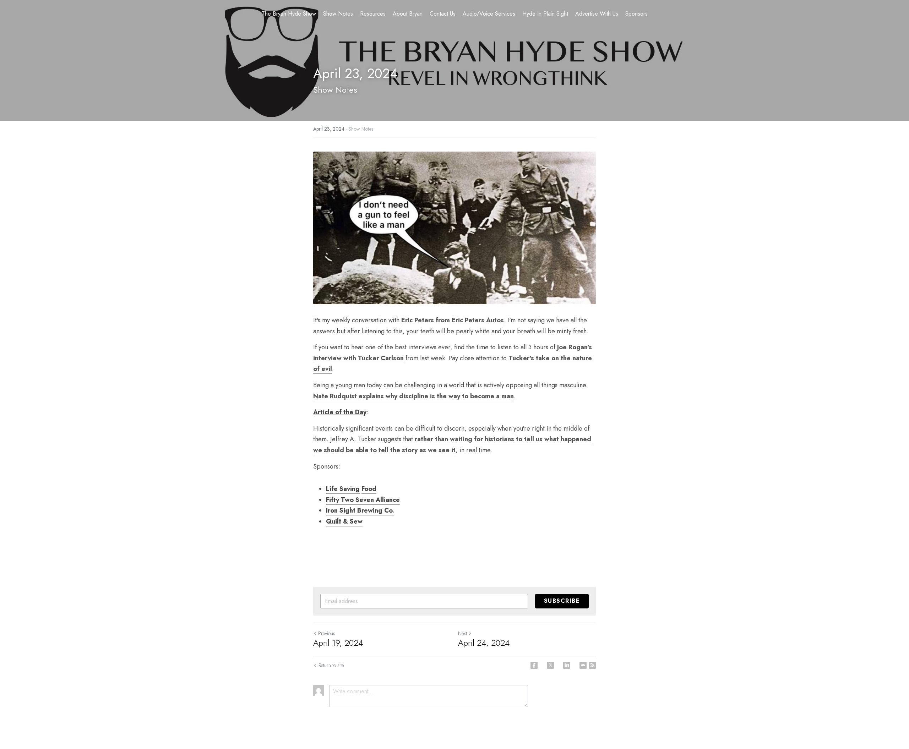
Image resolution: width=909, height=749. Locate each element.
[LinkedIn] (566, 665)
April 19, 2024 (338, 643)
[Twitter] (550, 665)
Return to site (331, 665)
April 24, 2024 (484, 643)
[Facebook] (534, 665)
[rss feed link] (592, 665)
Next (462, 633)
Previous (326, 633)
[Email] (583, 665)
